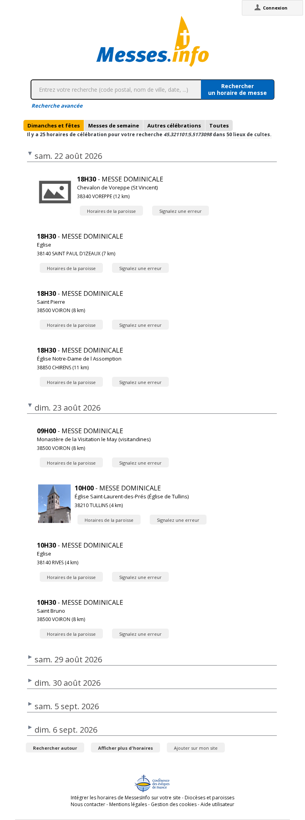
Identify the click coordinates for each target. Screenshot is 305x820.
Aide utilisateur (217, 804)
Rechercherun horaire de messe (237, 89)
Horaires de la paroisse (111, 211)
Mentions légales (128, 804)
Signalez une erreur (180, 211)
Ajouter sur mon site (196, 748)
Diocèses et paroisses (209, 797)
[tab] (53, 125)
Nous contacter (88, 804)
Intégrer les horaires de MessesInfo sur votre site (126, 797)
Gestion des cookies (174, 804)
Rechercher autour (55, 748)
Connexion (275, 8)
